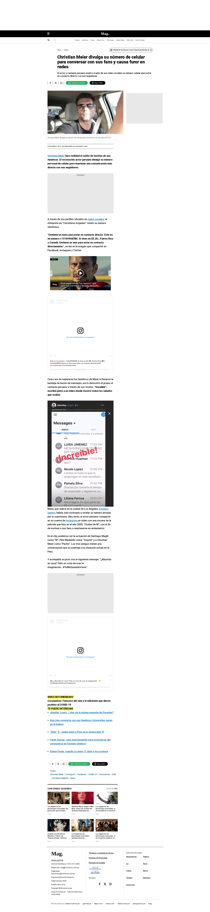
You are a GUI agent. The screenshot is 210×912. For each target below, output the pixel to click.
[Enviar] (48, 40)
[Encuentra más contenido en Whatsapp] (61, 82)
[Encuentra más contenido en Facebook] (50, 82)
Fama (128, 871)
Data (145, 864)
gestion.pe (87, 904)
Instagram (70, 774)
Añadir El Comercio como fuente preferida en (131, 50)
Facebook (81, 774)
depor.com (98, 904)
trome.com (110, 904)
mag (150, 904)
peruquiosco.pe (139, 904)
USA (114, 774)
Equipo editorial (57, 860)
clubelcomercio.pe (72, 904)
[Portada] (57, 858)
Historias (130, 885)
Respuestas (131, 857)
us (127, 864)
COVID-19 (92, 774)
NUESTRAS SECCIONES (134, 853)
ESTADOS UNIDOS (60, 778)
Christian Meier (80, 369)
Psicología (110, 40)
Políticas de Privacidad (98, 858)
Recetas (146, 878)
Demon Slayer (140, 40)
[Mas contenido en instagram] (110, 884)
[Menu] (49, 33)
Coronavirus (104, 774)
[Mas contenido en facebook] (99, 884)
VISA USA (130, 40)
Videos (146, 857)
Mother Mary (120, 40)
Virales (129, 878)
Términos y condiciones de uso (101, 853)
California (85, 40)
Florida (77, 40)
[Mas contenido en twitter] (105, 884)
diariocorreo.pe (124, 904)
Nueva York (100, 40)
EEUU (72, 778)
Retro (145, 871)
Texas (92, 40)
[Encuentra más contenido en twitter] (55, 82)
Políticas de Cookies (97, 863)
